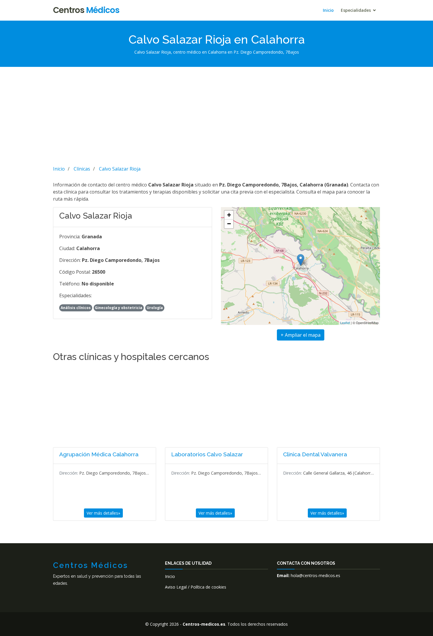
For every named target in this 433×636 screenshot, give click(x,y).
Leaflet (345, 322)
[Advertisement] (216, 115)
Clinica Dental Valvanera (315, 454)
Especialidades (356, 10)
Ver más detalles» (103, 513)
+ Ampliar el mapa (300, 335)
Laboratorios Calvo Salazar (207, 454)
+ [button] (229, 215)
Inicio (328, 10)
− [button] (229, 223)
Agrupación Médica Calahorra (98, 454)
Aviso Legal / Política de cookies (195, 587)
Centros (86, 10)
